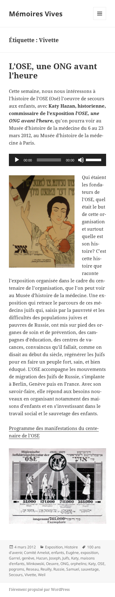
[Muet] (81, 160)
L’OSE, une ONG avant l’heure (53, 71)
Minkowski (35, 563)
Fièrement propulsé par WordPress (39, 589)
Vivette (30, 574)
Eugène (72, 552)
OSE (101, 563)
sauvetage (90, 569)
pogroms (16, 569)
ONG (64, 563)
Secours (16, 574)
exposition (89, 552)
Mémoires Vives (36, 13)
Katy (75, 558)
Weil (41, 574)
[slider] (94, 159)
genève (28, 558)
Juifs (65, 558)
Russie (58, 569)
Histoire (71, 547)
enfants (57, 552)
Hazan (41, 558)
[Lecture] (17, 160)
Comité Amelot (36, 552)
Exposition (54, 547)
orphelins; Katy (83, 563)
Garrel (14, 558)
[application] (57, 160)
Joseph (54, 558)
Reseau (32, 569)
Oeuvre (52, 563)
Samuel (72, 569)
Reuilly (46, 569)
